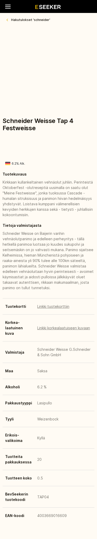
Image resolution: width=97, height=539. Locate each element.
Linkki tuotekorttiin (53, 306)
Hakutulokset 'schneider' (30, 20)
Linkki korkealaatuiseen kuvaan (63, 328)
